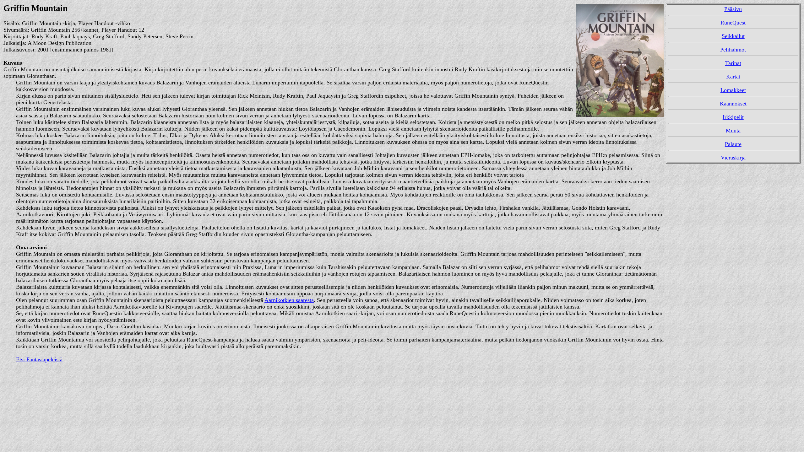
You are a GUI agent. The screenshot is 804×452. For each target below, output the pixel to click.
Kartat (733, 76)
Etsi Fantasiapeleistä (39, 359)
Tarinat (733, 63)
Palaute (733, 144)
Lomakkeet (733, 90)
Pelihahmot (733, 49)
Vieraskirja (733, 157)
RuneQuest (733, 22)
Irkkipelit (733, 117)
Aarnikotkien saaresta (289, 300)
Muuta (733, 130)
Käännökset (733, 103)
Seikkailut (733, 36)
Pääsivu (733, 9)
